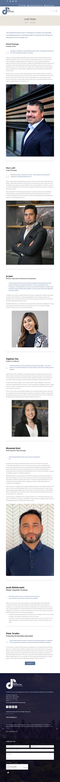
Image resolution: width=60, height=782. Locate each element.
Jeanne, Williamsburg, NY (12, 731)
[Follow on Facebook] (7, 1)
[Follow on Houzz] (13, 1)
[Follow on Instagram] (16, 1)
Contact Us (30, 663)
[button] (3, 729)
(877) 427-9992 (14, 700)
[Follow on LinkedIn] (10, 1)
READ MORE (49, 726)
